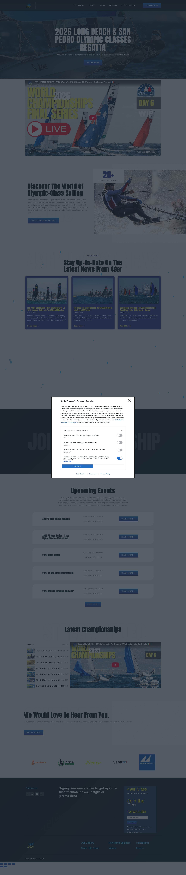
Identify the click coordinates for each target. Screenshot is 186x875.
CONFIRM (77, 466)
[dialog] (93, 437)
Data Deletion (80, 474)
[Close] (130, 401)
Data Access (93, 474)
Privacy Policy (105, 474)
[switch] (119, 435)
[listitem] (93, 430)
